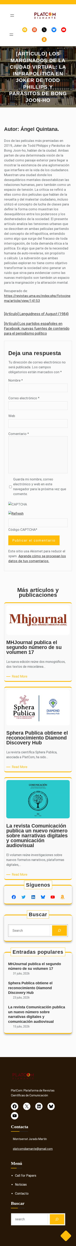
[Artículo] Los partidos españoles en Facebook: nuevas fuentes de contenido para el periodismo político (36, 328)
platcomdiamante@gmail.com (33, 1148)
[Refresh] (16, 513)
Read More (20, 676)
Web (11, 416)
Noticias (21, 1184)
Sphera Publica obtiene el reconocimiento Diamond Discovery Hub (30, 988)
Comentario (18, 434)
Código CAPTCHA (22, 530)
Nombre (15, 380)
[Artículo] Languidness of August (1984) (36, 314)
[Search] (59, 930)
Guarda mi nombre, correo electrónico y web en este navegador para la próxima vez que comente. (39, 486)
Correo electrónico (24, 398)
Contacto (22, 1193)
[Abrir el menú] (12, 15)
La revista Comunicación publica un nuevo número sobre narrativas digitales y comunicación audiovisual (36, 1014)
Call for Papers (25, 1176)
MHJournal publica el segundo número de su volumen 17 (34, 966)
